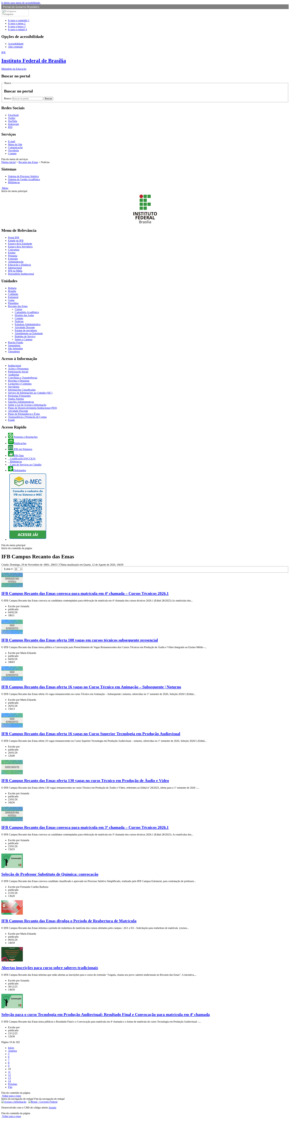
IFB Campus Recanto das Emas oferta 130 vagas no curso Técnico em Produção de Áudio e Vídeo (85, 780)
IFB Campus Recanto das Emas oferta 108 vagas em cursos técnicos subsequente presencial (79, 640)
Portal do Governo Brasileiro (21, 7)
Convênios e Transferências (22, 377)
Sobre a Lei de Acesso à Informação (27, 404)
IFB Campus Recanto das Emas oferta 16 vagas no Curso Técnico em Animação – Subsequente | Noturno (91, 687)
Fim (10, 1087)
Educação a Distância (19, 264)
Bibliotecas (14, 182)
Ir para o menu (17, 23)
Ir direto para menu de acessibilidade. (21, 2)
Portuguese (7, 14)
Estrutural (13, 297)
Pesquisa (12, 255)
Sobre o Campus (23, 339)
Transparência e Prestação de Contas (27, 417)
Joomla (52, 1107)
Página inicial (8, 162)
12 (9, 1075)
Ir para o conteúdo (18, 20)
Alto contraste (15, 46)
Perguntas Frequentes (19, 395)
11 (9, 1072)
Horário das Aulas (24, 315)
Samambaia (14, 345)
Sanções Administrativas (21, 401)
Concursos (13, 249)
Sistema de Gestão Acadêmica (24, 179)
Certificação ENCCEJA (22, 458)
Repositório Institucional (21, 273)
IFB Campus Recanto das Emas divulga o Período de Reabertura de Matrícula (68, 921)
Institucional (14, 365)
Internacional (15, 267)
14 (9, 1081)
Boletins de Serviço (25, 336)
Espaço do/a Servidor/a (20, 246)
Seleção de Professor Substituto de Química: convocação (49, 874)
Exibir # (9, 569)
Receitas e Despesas (18, 380)
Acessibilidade (15, 43)
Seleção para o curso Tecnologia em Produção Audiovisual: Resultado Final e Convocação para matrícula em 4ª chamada (105, 1014)
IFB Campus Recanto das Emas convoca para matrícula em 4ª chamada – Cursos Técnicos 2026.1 (85, 593)
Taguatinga (14, 351)
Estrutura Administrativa (27, 324)
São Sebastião (15, 348)
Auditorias (13, 374)
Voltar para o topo (11, 1095)
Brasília (12, 291)
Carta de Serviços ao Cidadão (25, 464)
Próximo (12, 1084)
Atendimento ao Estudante (29, 333)
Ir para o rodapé (17, 29)
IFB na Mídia (15, 270)
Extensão (13, 258)
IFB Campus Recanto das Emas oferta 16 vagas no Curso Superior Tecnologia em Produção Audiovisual (90, 734)
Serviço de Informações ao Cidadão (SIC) (30, 392)
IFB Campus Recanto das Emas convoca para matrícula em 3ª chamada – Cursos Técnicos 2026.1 (85, 827)
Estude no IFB (15, 240)
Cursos (18, 309)
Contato (12, 153)
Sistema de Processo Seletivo (23, 176)
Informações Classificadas (22, 389)
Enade (11, 420)
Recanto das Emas (28, 162)
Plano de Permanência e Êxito (24, 414)
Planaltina (13, 303)
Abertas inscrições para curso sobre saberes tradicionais (49, 967)
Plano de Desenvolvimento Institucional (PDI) (32, 407)
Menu (4, 188)
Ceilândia (13, 294)
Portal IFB (13, 237)
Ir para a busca (17, 26)
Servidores (13, 386)
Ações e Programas (18, 368)
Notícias (19, 321)
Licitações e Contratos (20, 383)
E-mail (11, 141)
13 (9, 1078)
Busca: (8, 98)
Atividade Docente (25, 327)
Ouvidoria (13, 150)
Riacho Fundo (15, 342)
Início (11, 1047)
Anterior (12, 1050)
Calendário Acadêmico (27, 312)
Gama (11, 300)
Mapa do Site (15, 144)
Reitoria (12, 288)
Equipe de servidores (26, 330)
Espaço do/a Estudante (20, 243)
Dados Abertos (16, 398)
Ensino (11, 252)
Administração (15, 261)
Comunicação (15, 147)
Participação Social (18, 371)
